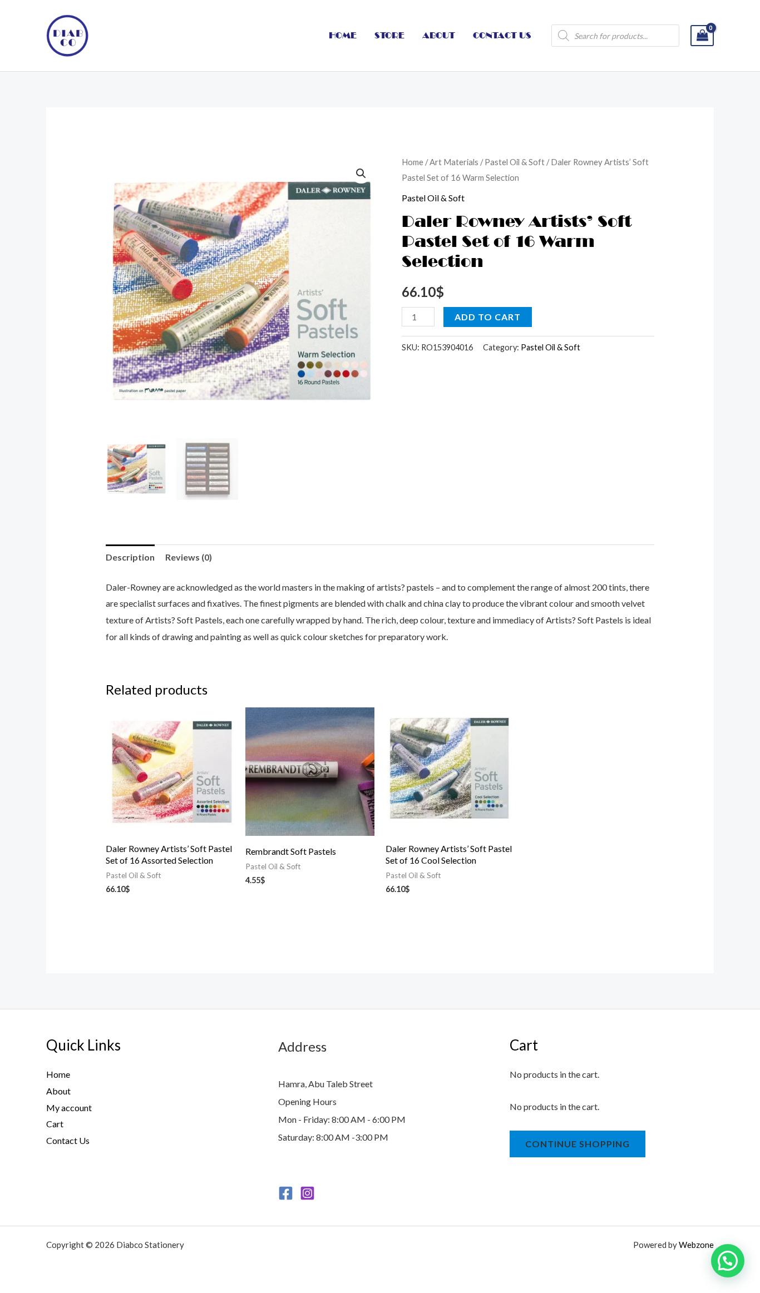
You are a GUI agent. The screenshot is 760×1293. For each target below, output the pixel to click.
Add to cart (488, 316)
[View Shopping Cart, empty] (702, 36)
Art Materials (454, 162)
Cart (54, 1123)
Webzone (696, 1245)
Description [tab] (130, 557)
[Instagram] (307, 1193)
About (58, 1091)
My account (69, 1107)
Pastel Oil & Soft (515, 162)
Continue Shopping (577, 1143)
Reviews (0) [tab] (188, 557)
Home (412, 162)
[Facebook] (285, 1193)
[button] (361, 174)
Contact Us (68, 1140)
